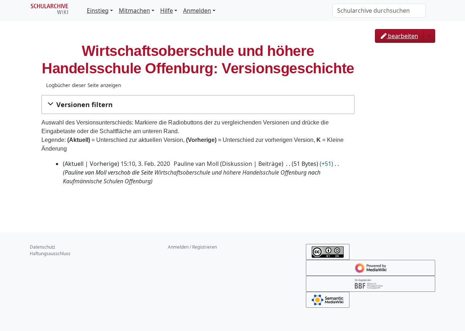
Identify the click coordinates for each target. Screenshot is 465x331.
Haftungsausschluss (50, 253)
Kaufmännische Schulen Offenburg (107, 181)
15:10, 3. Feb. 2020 (145, 164)
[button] (198, 104)
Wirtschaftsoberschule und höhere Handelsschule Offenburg (230, 172)
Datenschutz (42, 247)
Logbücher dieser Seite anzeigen (83, 85)
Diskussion (237, 164)
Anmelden (197, 11)
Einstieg (98, 11)
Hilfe (166, 11)
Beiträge (270, 164)
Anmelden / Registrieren (192, 247)
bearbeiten (402, 36)
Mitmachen (134, 11)
